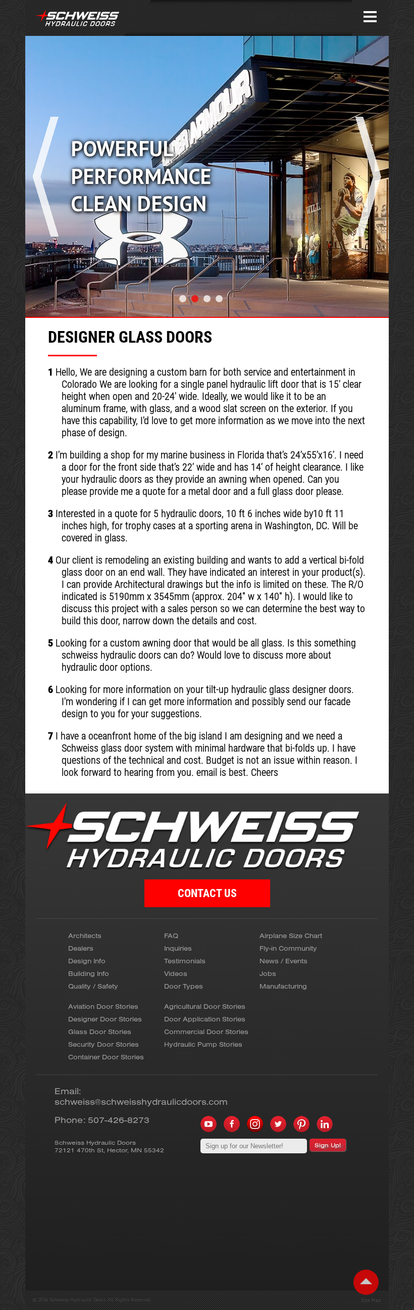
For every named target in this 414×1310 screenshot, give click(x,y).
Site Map (371, 1300)
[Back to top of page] (366, 1282)
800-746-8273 (295, 17)
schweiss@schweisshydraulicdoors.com (141, 1101)
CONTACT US (207, 893)
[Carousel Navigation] (207, 206)
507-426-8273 (118, 1119)
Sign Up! (328, 1145)
